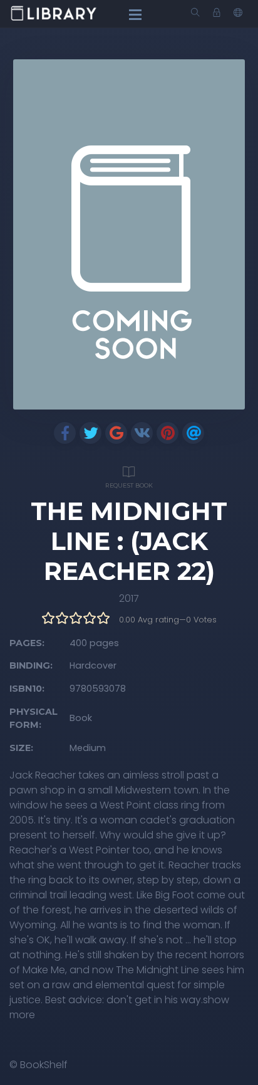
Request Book (129, 485)
